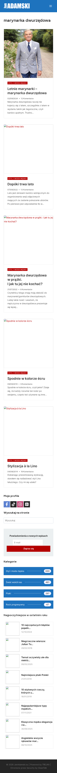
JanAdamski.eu (21, 764)
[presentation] (28, 53)
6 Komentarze (26, 289)
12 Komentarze (27, 98)
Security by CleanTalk (37, 768)
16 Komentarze (27, 471)
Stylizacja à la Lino (22, 466)
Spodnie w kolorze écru (26, 378)
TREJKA (46, 764)
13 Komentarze (27, 189)
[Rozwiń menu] (50, 6)
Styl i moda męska (17, 83)
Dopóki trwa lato (20, 184)
